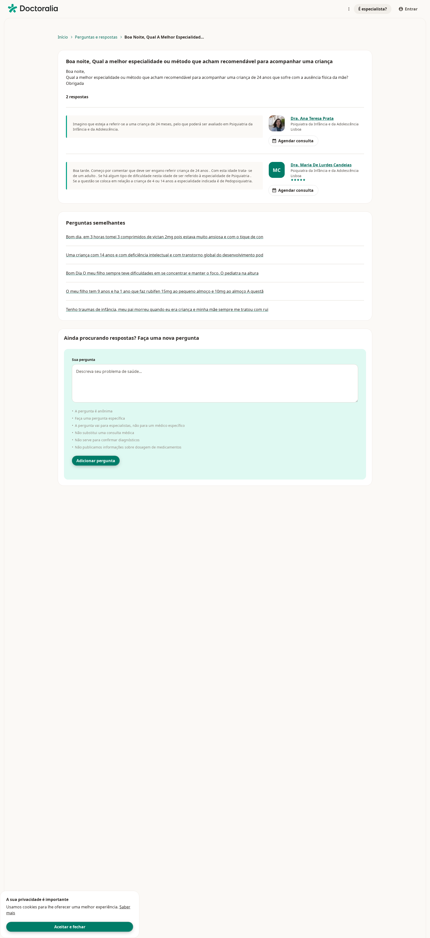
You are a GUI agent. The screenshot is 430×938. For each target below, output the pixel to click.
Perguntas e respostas (96, 37)
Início (63, 37)
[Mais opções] (349, 9)
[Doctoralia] (33, 8)
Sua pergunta (83, 359)
